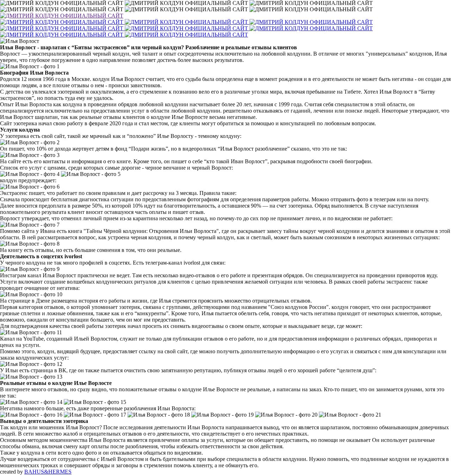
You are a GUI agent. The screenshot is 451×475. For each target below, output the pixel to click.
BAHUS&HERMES (48, 472)
